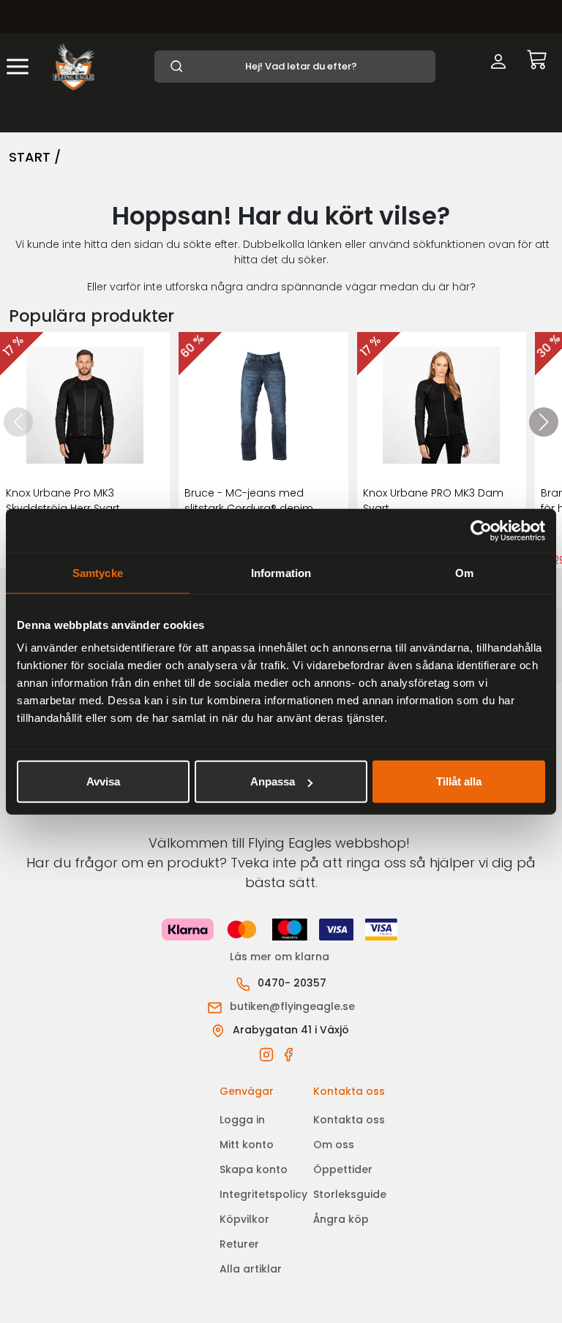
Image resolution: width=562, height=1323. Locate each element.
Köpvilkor (244, 1219)
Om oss (333, 1144)
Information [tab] (281, 572)
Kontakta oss (349, 1119)
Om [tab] (464, 572)
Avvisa (103, 781)
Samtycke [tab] (97, 572)
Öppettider (342, 1169)
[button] (543, 422)
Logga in (242, 1119)
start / (35, 157)
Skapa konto (254, 1169)
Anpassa (272, 781)
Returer (239, 1244)
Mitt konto (247, 1144)
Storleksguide (349, 1194)
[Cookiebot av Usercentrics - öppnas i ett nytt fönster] (481, 530)
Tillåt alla (459, 781)
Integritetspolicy (263, 1194)
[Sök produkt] (294, 66)
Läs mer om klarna (281, 956)
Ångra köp (341, 1219)
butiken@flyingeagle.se (292, 1006)
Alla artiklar (251, 1269)
